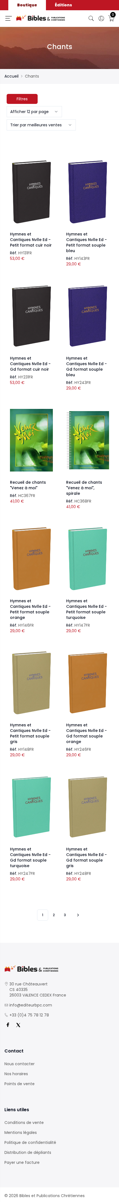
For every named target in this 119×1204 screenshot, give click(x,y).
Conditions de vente (24, 1122)
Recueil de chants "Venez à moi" (28, 485)
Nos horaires (16, 1074)
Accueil (11, 76)
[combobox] (34, 111)
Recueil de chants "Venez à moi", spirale (84, 488)
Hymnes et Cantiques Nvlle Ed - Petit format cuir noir (31, 239)
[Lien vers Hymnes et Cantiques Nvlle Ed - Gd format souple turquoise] (31, 807)
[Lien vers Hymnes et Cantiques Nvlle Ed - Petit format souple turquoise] (87, 559)
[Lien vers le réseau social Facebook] (7, 1025)
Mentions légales (20, 1132)
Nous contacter (19, 1064)
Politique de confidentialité (30, 1142)
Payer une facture (22, 1162)
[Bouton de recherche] (91, 18)
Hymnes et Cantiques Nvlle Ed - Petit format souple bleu (86, 242)
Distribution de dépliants (27, 1152)
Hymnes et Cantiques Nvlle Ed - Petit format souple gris (30, 733)
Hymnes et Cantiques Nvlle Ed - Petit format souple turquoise (86, 609)
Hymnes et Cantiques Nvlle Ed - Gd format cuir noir (30, 363)
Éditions (63, 5)
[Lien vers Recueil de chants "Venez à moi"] (31, 440)
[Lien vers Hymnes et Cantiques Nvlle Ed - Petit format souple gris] (31, 683)
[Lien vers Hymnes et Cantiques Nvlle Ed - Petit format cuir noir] (31, 192)
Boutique (27, 5)
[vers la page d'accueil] (59, 968)
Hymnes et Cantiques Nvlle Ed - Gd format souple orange (86, 733)
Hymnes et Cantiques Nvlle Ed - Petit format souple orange (30, 609)
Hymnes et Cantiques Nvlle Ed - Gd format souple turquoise (30, 857)
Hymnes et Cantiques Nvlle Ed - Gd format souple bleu (86, 366)
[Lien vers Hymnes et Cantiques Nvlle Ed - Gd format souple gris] (87, 807)
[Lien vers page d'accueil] (40, 17)
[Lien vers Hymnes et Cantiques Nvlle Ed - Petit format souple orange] (31, 559)
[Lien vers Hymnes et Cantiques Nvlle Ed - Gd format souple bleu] (87, 316)
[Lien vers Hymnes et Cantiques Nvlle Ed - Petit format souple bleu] (87, 192)
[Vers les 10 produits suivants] (77, 915)
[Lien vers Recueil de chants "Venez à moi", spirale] (87, 440)
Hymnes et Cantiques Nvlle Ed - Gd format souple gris (86, 857)
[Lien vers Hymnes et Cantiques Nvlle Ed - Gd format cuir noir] (31, 316)
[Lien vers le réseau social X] (18, 1025)
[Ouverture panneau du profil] (101, 18)
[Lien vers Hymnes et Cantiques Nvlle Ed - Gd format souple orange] (87, 683)
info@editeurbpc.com (30, 1005)
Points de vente (19, 1084)
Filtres (22, 99)
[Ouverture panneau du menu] (8, 18)
